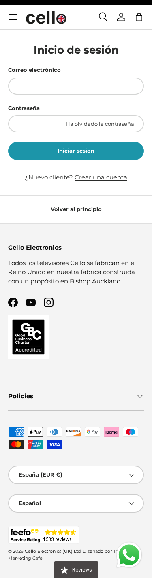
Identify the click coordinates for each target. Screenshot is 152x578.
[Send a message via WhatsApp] (129, 555)
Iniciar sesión (76, 150)
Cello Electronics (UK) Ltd (53, 551)
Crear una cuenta (101, 177)
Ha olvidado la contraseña (100, 124)
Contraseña (24, 108)
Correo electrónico (34, 70)
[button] (139, 17)
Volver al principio (76, 209)
